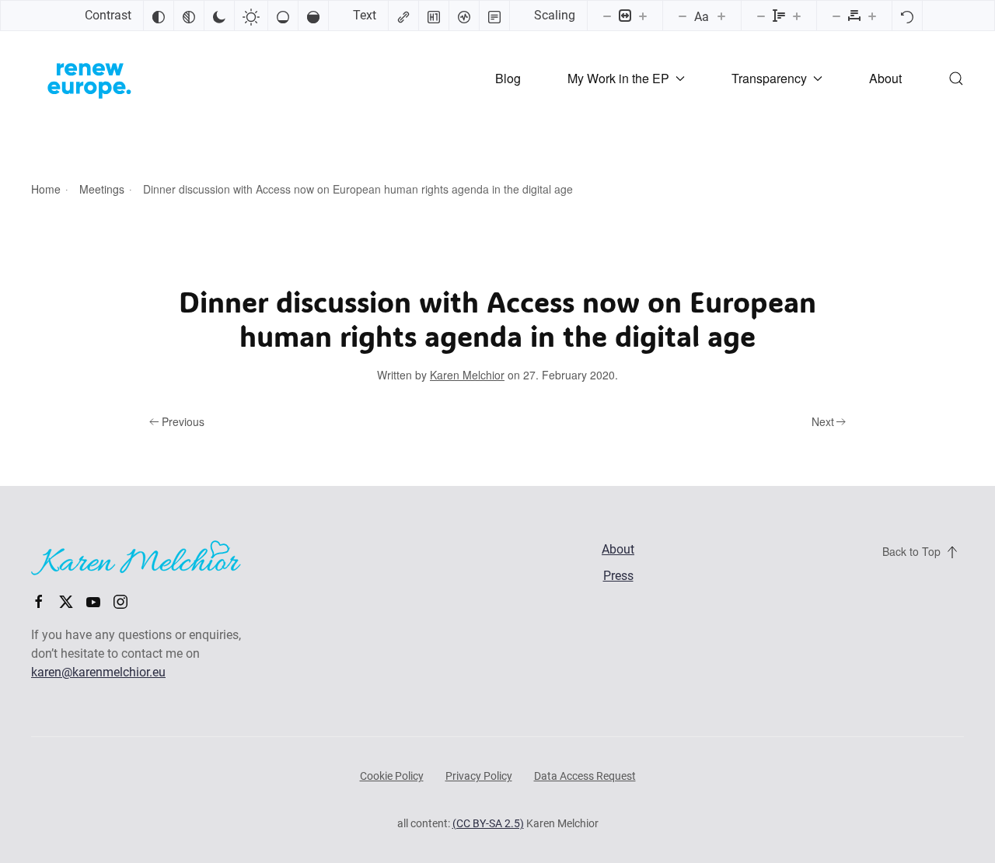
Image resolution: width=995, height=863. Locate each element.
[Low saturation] (282, 15)
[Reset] (907, 15)
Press (618, 575)
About (885, 78)
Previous (183, 421)
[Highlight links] (403, 15)
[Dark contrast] (219, 15)
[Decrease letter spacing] (836, 15)
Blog (508, 78)
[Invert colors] (158, 15)
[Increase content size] (643, 15)
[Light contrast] (251, 15)
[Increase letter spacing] (872, 15)
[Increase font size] (721, 15)
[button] (956, 78)
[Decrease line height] (761, 15)
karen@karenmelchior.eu (98, 672)
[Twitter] (66, 600)
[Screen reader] (464, 15)
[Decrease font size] (682, 15)
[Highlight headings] (433, 15)
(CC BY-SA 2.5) (488, 823)
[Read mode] (494, 15)
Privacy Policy (478, 776)
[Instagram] (120, 600)
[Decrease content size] (607, 15)
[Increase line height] (796, 15)
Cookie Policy (392, 776)
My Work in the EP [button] (618, 78)
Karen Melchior (467, 375)
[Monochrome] (188, 15)
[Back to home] (89, 78)
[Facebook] (39, 600)
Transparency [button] (769, 78)
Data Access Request (585, 776)
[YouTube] (93, 600)
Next (823, 421)
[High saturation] (313, 15)
